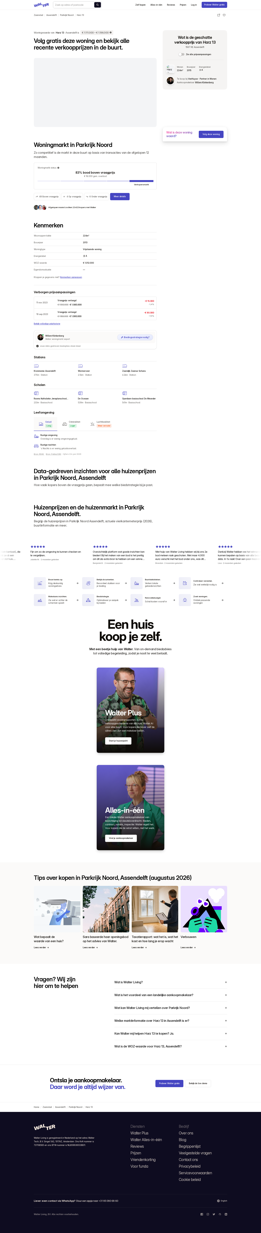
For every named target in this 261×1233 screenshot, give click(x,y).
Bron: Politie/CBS (53, 454)
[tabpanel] (95, 441)
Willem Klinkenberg (204, 82)
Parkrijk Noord (67, 15)
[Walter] (41, 5)
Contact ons (188, 1159)
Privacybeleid (189, 1166)
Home (36, 1107)
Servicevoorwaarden (195, 1173)
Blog (182, 1139)
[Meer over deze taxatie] (111, 33)
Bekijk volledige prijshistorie (47, 324)
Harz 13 (80, 15)
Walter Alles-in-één (146, 1139)
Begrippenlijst (189, 1146)
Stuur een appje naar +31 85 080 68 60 (97, 1200)
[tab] (45, 424)
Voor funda (139, 1166)
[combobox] (77, 5)
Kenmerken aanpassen (71, 277)
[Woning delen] (219, 15)
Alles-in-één (156, 5)
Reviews (171, 5)
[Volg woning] (224, 15)
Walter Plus (139, 1133)
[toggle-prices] (182, 54)
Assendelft (51, 15)
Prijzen (183, 5)
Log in (194, 5)
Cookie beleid (190, 1179)
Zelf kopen (140, 5)
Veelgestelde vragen (195, 1153)
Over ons (186, 1133)
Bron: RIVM (39, 454)
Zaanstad (38, 15)
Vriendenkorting (143, 1159)
